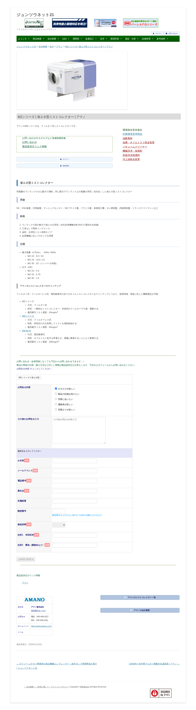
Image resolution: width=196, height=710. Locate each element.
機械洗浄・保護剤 (132, 151)
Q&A (64, 39)
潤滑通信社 (85, 687)
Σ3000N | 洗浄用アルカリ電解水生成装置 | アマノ (154, 664)
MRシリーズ (28, 316)
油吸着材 (127, 138)
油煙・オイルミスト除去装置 (139, 142)
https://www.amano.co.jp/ (41, 626)
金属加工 (89, 39)
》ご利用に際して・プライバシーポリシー (51, 687)
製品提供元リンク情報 (34, 146)
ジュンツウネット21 (35, 14)
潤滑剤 (76, 39)
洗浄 (102, 39)
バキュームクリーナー (135, 146)
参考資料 (161, 39)
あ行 (52, 46)
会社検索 (51, 39)
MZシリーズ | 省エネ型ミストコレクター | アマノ (89, 46)
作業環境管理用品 (132, 134)
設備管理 (146, 39)
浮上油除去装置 (131, 159)
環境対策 (114, 39)
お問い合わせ (29, 142)
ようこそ (22, 39)
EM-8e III (26, 331)
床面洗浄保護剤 (131, 155)
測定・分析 (130, 39)
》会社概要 (29, 687)
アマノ (59, 46)
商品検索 (37, 39)
